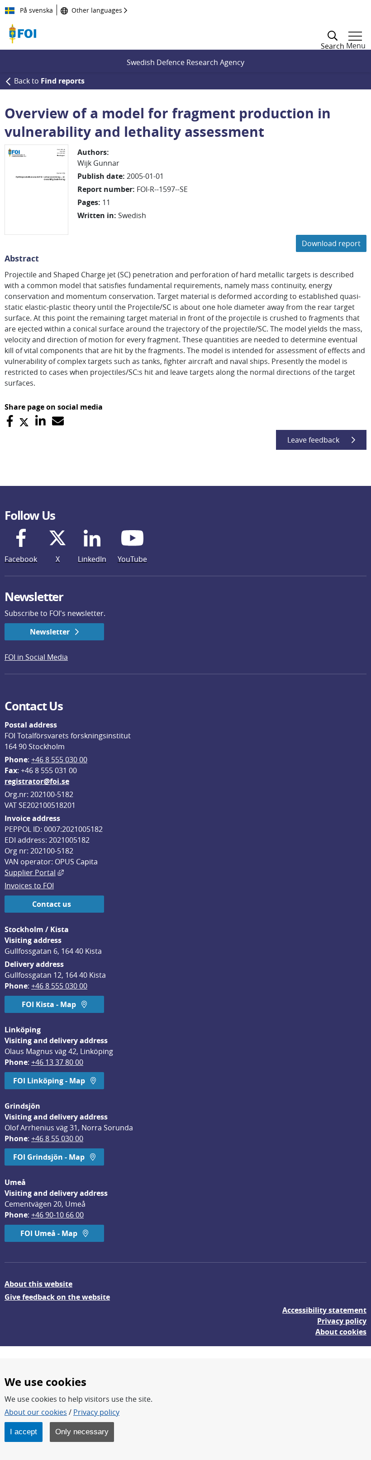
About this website (38, 1284)
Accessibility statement (324, 1310)
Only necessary (82, 1431)
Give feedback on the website (57, 1297)
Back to (49, 81)
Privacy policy (341, 1321)
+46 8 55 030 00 (57, 1138)
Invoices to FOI (29, 886)
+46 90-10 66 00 (57, 1215)
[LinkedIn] (40, 421)
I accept (23, 1431)
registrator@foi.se (37, 781)
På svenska (35, 10)
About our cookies (36, 1412)
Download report (331, 243)
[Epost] (58, 421)
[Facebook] (10, 421)
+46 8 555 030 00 (59, 760)
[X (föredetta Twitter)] (24, 421)
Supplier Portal (34, 872)
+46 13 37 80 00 (57, 1062)
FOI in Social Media (36, 657)
